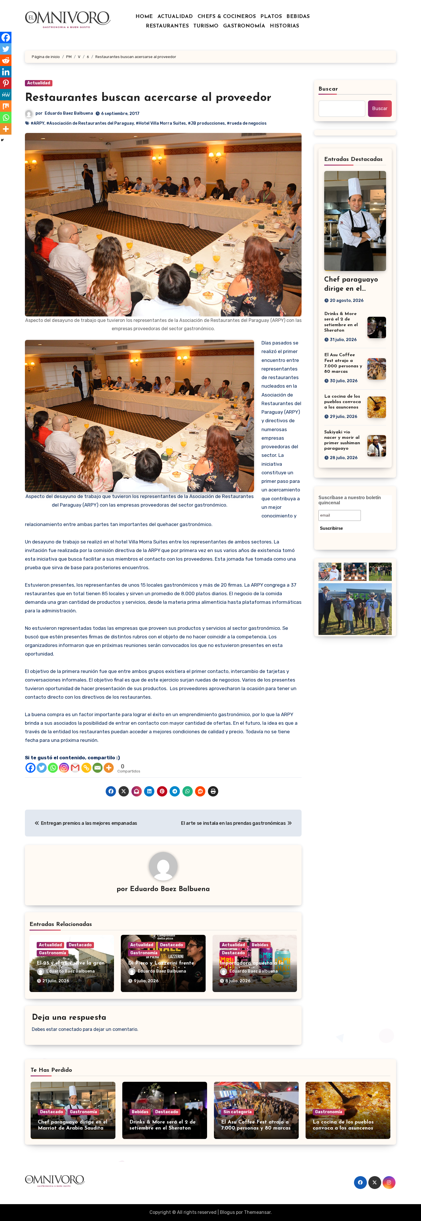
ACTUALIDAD (175, 16)
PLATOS (271, 16)
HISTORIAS (284, 26)
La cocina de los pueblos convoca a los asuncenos (342, 402)
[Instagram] (64, 768)
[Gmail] (75, 768)
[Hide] (2, 140)
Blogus (227, 1212)
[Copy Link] (86, 768)
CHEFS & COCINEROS (227, 16)
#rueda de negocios (247, 123)
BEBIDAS (298, 16)
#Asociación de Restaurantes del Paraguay (90, 123)
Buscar (328, 89)
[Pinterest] (5, 83)
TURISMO (206, 26)
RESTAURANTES (167, 26)
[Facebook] (30, 768)
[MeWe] (5, 94)
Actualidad (38, 83)
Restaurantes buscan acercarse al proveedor (148, 98)
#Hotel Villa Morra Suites (161, 123)
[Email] (98, 768)
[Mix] (5, 106)
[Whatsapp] (53, 768)
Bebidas (260, 945)
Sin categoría (237, 1112)
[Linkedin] (5, 71)
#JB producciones (206, 123)
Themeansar (257, 1212)
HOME (144, 16)
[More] (109, 768)
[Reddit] (5, 60)
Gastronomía (52, 953)
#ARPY (37, 123)
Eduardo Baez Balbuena (69, 113)
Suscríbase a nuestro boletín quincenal (349, 500)
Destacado (80, 945)
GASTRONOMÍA (244, 26)
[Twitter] (42, 768)
